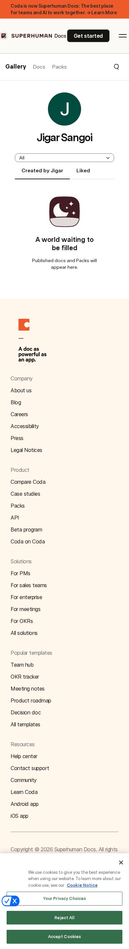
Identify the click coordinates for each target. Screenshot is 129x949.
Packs (59, 67)
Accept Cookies (64, 936)
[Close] (121, 862)
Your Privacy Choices (64, 898)
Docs (39, 67)
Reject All (64, 917)
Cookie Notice (82, 885)
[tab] (42, 173)
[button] (93, 67)
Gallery (15, 67)
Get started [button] (88, 35)
